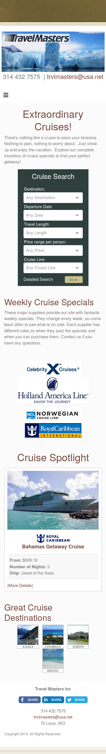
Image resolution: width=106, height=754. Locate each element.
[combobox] (53, 197)
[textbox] (53, 197)
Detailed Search (38, 279)
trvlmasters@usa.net (75, 76)
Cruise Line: (35, 259)
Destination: (34, 189)
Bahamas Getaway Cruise (53, 546)
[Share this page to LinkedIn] (53, 699)
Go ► (73, 280)
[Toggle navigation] (5, 96)
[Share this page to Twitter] (77, 699)
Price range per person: (45, 242)
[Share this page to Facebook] (30, 699)
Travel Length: (37, 224)
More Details (20, 585)
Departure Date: (38, 206)
